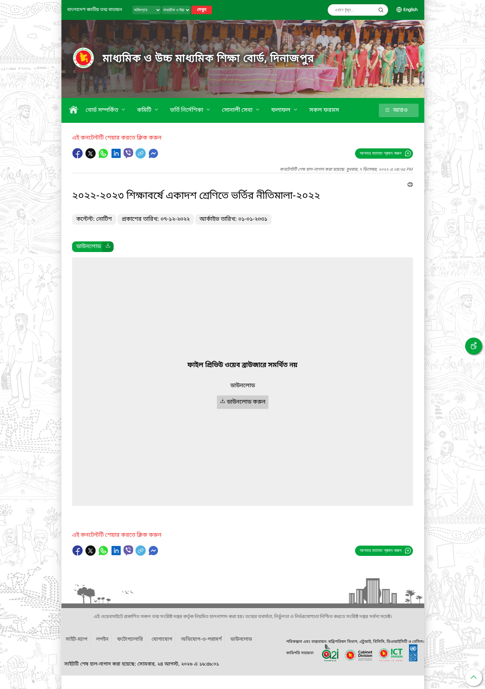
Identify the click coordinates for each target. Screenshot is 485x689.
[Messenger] (153, 157)
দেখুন (201, 10)
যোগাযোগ (162, 639)
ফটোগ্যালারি (130, 639)
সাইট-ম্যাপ (76, 639)
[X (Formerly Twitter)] (91, 157)
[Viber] (128, 153)
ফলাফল (281, 110)
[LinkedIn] (116, 157)
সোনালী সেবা (238, 110)
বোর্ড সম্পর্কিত (103, 110)
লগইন (102, 639)
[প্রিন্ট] (410, 186)
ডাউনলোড (241, 639)
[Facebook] (78, 157)
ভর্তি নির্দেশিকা (187, 110)
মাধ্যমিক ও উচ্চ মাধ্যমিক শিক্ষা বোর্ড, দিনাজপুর (208, 59)
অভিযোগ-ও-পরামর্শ (201, 639)
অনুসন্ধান (381, 10)
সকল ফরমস (324, 110)
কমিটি (145, 110)
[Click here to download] (108, 246)
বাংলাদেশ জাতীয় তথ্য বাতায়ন (94, 10)
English (410, 10)
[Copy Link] (141, 157)
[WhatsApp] (104, 157)
